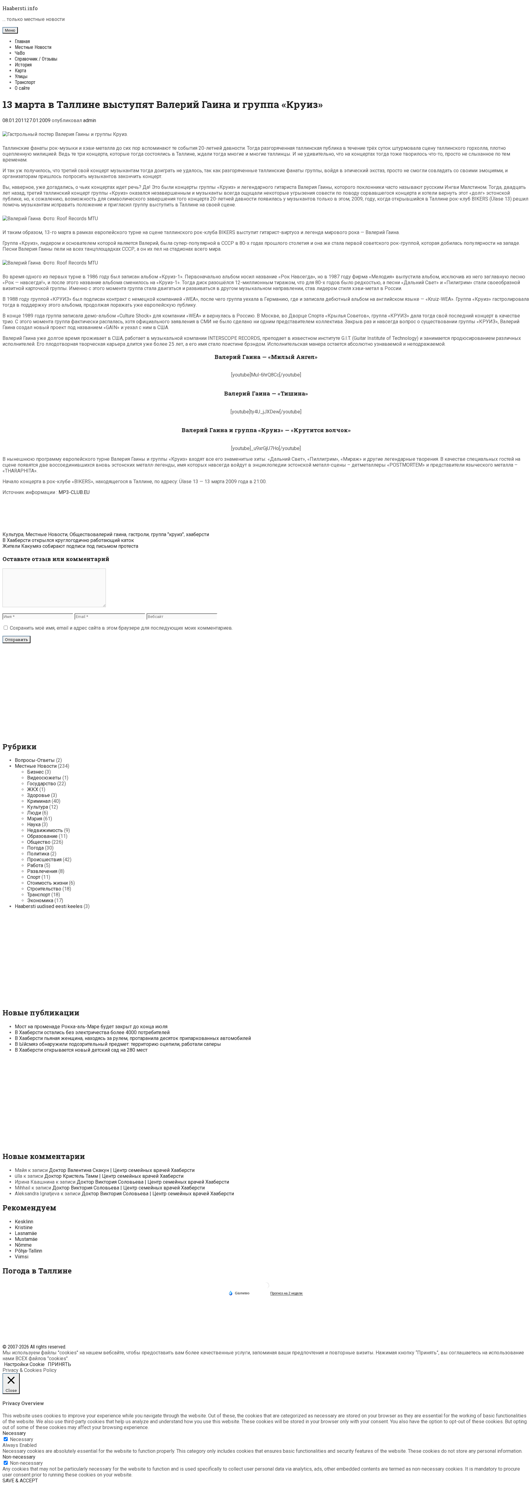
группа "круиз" (167, 534)
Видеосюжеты (44, 778)
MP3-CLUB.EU (74, 492)
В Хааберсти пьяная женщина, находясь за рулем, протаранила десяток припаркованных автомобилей (133, 1038)
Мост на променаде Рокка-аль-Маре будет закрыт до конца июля (91, 1027)
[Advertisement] (266, 514)
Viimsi (21, 1257)
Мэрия (34, 819)
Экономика (40, 900)
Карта (20, 71)
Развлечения (42, 871)
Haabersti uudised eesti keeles (49, 906)
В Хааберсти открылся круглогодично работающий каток (68, 540)
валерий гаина (109, 534)
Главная (22, 41)
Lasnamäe (26, 1233)
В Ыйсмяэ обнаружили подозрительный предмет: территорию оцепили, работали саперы (118, 1044)
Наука (34, 824)
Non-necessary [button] (18, 1457)
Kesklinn (24, 1222)
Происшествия (44, 860)
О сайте (22, 88)
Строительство (44, 889)
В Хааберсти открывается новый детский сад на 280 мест (81, 1050)
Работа (35, 865)
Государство (41, 784)
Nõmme (23, 1245)
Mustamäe (26, 1239)
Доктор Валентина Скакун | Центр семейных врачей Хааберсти (122, 1170)
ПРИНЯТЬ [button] (59, 1364)
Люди (34, 813)
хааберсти (197, 534)
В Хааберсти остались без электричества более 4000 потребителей (92, 1032)
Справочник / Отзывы (36, 59)
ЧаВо (20, 53)
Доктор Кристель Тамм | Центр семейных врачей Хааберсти (113, 1176)
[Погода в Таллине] (266, 1287)
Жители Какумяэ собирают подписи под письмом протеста (70, 546)
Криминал (38, 801)
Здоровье (38, 795)
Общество (81, 534)
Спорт (33, 877)
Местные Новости (33, 47)
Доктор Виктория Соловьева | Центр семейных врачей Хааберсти (153, 1182)
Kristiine (24, 1227)
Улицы (21, 76)
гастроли (138, 534)
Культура (12, 534)
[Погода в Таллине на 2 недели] (286, 1293)
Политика (38, 854)
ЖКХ (32, 789)
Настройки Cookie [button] (24, 1364)
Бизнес (35, 772)
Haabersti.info (20, 8)
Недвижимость (45, 830)
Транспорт (25, 82)
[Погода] (239, 1293)
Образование (42, 836)
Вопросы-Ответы (35, 760)
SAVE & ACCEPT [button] (20, 1481)
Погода (35, 848)
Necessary (21, 1439)
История (23, 65)
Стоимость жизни (47, 883)
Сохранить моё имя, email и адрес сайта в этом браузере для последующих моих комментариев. (121, 628)
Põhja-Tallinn (28, 1251)
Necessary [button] (14, 1433)
